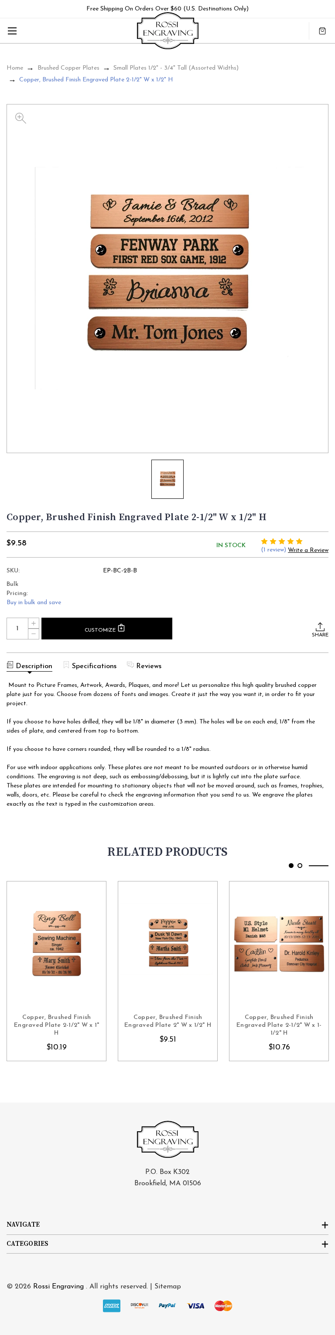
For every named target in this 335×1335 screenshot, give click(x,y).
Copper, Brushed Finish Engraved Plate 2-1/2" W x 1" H (56, 1025)
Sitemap (167, 1286)
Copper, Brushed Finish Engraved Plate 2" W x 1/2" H (167, 1021)
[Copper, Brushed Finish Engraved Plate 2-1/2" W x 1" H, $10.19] (56, 944)
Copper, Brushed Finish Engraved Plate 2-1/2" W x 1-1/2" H (278, 1025)
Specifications (94, 666)
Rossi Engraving (58, 1286)
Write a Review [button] (308, 550)
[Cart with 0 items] (322, 30)
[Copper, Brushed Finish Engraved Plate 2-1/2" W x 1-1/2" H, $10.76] (279, 944)
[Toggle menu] (12, 31)
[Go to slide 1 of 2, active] (291, 865)
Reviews (148, 666)
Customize (101, 630)
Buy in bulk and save (34, 602)
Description (34, 666)
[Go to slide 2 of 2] (299, 865)
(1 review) (274, 550)
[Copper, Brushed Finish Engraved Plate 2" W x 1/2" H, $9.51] (168, 944)
